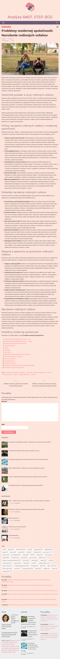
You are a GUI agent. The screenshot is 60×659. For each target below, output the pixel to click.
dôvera (13, 552)
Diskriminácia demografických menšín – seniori (18, 341)
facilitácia (37, 552)
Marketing (11, 650)
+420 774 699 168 (6, 626)
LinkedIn (4, 628)
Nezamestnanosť (10, 361)
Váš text (4, 401)
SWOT (4, 39)
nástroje (24, 557)
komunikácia (15, 555)
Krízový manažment (14, 518)
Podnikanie (4, 646)
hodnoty (5, 555)
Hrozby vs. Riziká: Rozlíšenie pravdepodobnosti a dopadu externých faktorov (28, 476)
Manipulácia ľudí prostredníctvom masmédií (17, 354)
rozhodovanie (6, 563)
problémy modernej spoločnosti (37, 372)
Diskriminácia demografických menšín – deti (18, 339)
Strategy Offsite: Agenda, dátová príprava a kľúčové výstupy (24, 450)
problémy (23, 372)
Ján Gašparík (29, 639)
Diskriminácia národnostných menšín (15, 343)
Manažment (5, 644)
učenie (38, 568)
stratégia (34, 566)
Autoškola (9, 642)
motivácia (15, 557)
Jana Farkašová (30, 626)
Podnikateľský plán (14, 648)
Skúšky (3, 652)
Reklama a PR (15, 640)
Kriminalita (8, 352)
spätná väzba (7, 566)
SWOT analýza (6, 26)
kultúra (40, 555)
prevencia (33, 557)
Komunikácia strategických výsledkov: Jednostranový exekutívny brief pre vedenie (30, 442)
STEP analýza (9, 634)
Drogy (6, 348)
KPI (32, 555)
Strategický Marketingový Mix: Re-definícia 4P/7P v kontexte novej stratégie (28, 459)
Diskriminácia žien (10, 345)
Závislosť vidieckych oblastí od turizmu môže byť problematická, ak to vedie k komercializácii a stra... (32, 590)
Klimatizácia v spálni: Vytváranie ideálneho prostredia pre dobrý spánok (26, 509)
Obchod (8, 652)
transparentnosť (27, 568)
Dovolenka (13, 652)
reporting (34, 560)
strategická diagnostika (21, 566)
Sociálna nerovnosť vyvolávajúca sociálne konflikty (20, 365)
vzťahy (34, 374)
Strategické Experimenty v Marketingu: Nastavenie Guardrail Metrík (26, 485)
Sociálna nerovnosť (10, 363)
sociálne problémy (24, 374)
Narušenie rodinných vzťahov (13, 356)
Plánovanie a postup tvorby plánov (17, 526)
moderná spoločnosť (12, 372)
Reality (14, 642)
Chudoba (7, 350)
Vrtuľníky (4, 642)
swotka (17, 568)
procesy (26, 560)
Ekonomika (15, 646)
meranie (5, 557)
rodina (50, 372)
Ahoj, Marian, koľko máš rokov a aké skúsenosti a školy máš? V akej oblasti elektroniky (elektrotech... (33, 605)
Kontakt (8, 636)
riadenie (43, 560)
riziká (51, 560)
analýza (11, 549)
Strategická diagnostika (8, 632)
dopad (5, 552)
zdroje (54, 568)
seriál (15, 374)
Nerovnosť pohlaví (10, 359)
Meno (3, 424)
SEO (10, 640)
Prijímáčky (11, 644)
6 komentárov (17, 511)
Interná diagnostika (13, 535)
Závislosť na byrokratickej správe (14, 367)
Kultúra (16, 650)
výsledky (46, 568)
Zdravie (3, 648)
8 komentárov (17, 503)
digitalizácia (49, 549)
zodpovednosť (7, 571)
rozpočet (17, 563)
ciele (30, 549)
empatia (21, 552)
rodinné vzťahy (7, 374)
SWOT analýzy (7, 568)
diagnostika (38, 549)
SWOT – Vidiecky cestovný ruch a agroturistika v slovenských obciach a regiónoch (29, 500)
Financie (10, 646)
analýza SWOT (20, 549)
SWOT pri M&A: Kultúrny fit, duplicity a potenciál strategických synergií (26, 468)
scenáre (26, 563)
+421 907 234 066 (6, 624)
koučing (25, 555)
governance (47, 552)
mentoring (48, 555)
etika (29, 552)
